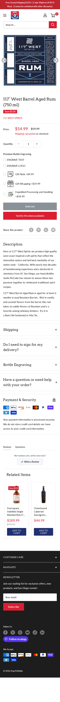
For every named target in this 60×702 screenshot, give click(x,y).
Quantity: (8, 143)
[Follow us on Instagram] (21, 632)
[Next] (55, 60)
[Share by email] (54, 230)
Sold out (30, 206)
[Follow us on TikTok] (35, 632)
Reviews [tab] (7, 447)
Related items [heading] (18, 475)
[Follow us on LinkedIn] (43, 632)
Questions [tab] (20, 447)
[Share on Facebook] (32, 230)
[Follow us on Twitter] (13, 632)
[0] (53, 15)
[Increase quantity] (37, 143)
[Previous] (4, 60)
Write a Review (33, 462)
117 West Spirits (12, 118)
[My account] (46, 15)
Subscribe (13, 606)
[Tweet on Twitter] (46, 230)
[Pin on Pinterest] (39, 230)
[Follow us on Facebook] (6, 632)
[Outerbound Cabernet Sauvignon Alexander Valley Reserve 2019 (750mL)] (43, 494)
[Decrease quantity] (19, 143)
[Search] (53, 24)
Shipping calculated (25, 133)
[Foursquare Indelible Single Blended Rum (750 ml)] (16, 494)
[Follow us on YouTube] (28, 632)
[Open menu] (5, 15)
